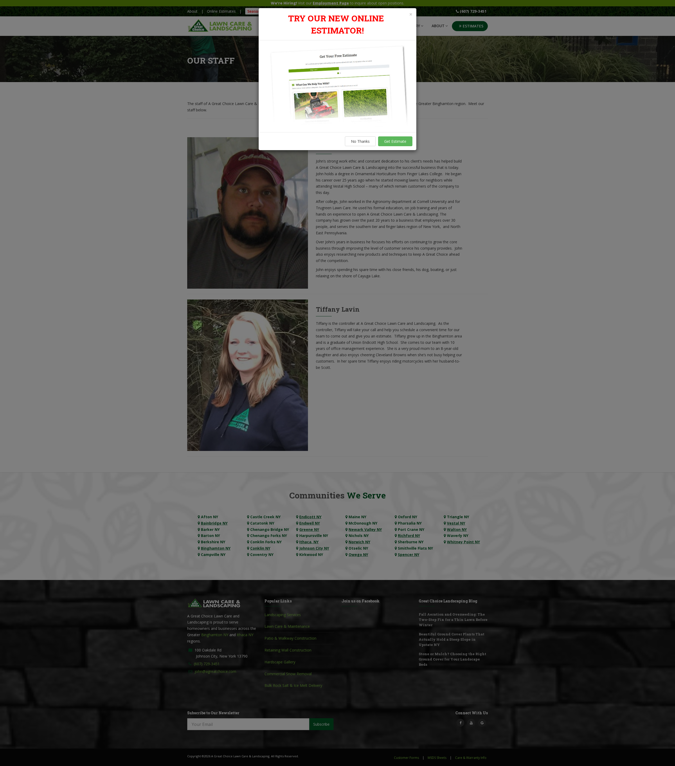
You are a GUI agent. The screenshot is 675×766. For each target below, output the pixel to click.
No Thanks (360, 141)
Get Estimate (395, 141)
